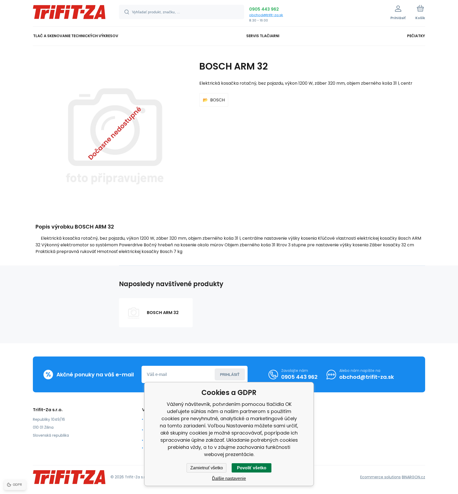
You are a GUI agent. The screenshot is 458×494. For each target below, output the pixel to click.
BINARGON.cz (413, 477)
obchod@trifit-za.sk (266, 15)
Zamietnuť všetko (206, 468)
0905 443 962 (264, 9)
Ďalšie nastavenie (229, 478)
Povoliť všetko (251, 468)
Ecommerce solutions (380, 477)
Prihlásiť (230, 374)
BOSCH (217, 100)
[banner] (69, 14)
